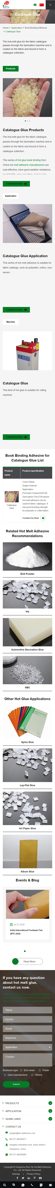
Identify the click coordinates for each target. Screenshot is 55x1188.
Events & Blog (27, 880)
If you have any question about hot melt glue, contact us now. (24, 982)
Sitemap (16, 1174)
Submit (16, 1084)
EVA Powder (27, 573)
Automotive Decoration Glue (27, 649)
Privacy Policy (33, 1174)
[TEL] (32, 1185)
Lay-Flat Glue (27, 785)
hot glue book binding (29, 160)
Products (12, 1103)
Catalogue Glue (13, 31)
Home (6, 28)
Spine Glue (27, 742)
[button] (25, 120)
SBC (27, 687)
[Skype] (4, 1185)
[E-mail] (50, 1185)
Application (16, 28)
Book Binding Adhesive (36, 28)
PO (27, 611)
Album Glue (27, 871)
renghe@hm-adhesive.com (22, 1133)
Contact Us (13, 1126)
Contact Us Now (14, 183)
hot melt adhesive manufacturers (27, 164)
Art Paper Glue (27, 828)
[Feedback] (41, 1185)
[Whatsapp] (22, 1185)
